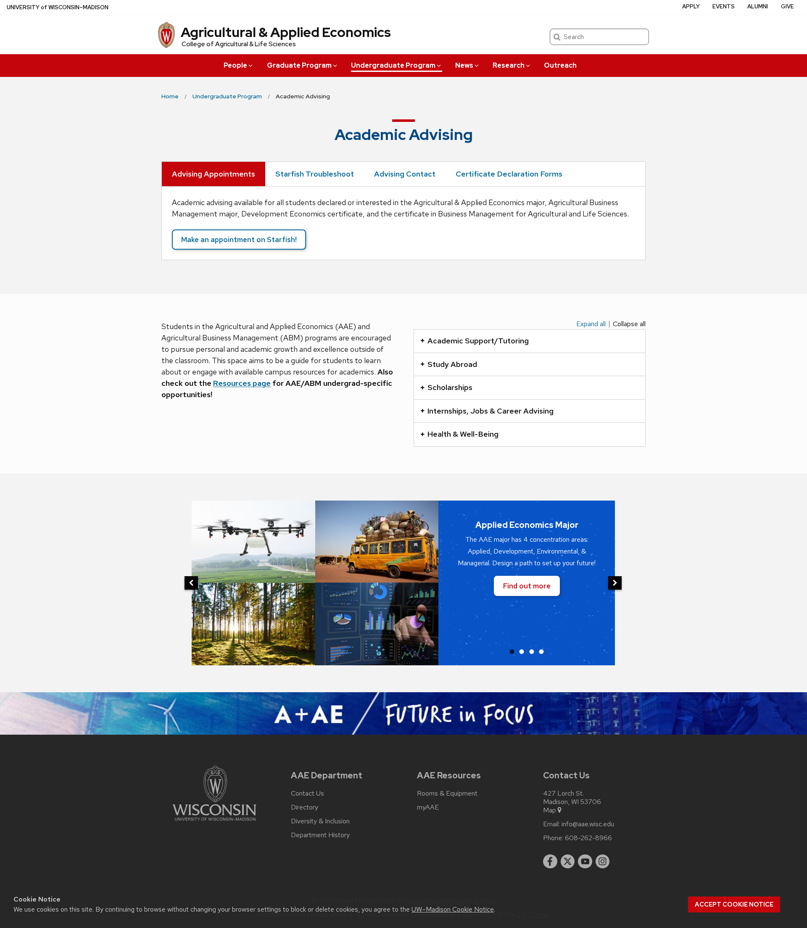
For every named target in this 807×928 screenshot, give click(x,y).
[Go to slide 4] (541, 651)
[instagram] (603, 861)
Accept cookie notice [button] (734, 904)
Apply (691, 6)
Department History (320, 835)
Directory (304, 807)
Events (723, 6)
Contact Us (307, 793)
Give (787, 6)
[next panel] (615, 583)
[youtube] (585, 861)
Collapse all (629, 324)
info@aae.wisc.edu (588, 824)
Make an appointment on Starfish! (239, 239)
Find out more (527, 586)
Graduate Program (299, 65)
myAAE (428, 807)
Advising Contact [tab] (404, 174)
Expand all (591, 324)
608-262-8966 (588, 838)
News (464, 65)
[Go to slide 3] (531, 651)
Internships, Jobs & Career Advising (490, 411)
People (235, 65)
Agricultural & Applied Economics (286, 32)
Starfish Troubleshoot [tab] (314, 174)
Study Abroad (452, 364)
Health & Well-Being (462, 434)
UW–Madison (57, 7)
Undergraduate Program (393, 65)
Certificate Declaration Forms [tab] (509, 174)
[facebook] (550, 861)
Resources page (242, 383)
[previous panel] (191, 583)
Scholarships (449, 387)
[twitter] (568, 861)
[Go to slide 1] (512, 651)
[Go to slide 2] (521, 651)
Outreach (560, 65)
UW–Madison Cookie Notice (452, 909)
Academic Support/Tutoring (478, 340)
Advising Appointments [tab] (213, 174)
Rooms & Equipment (447, 793)
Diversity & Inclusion (320, 821)
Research (509, 65)
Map (549, 810)
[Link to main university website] (214, 822)
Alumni (757, 6)
